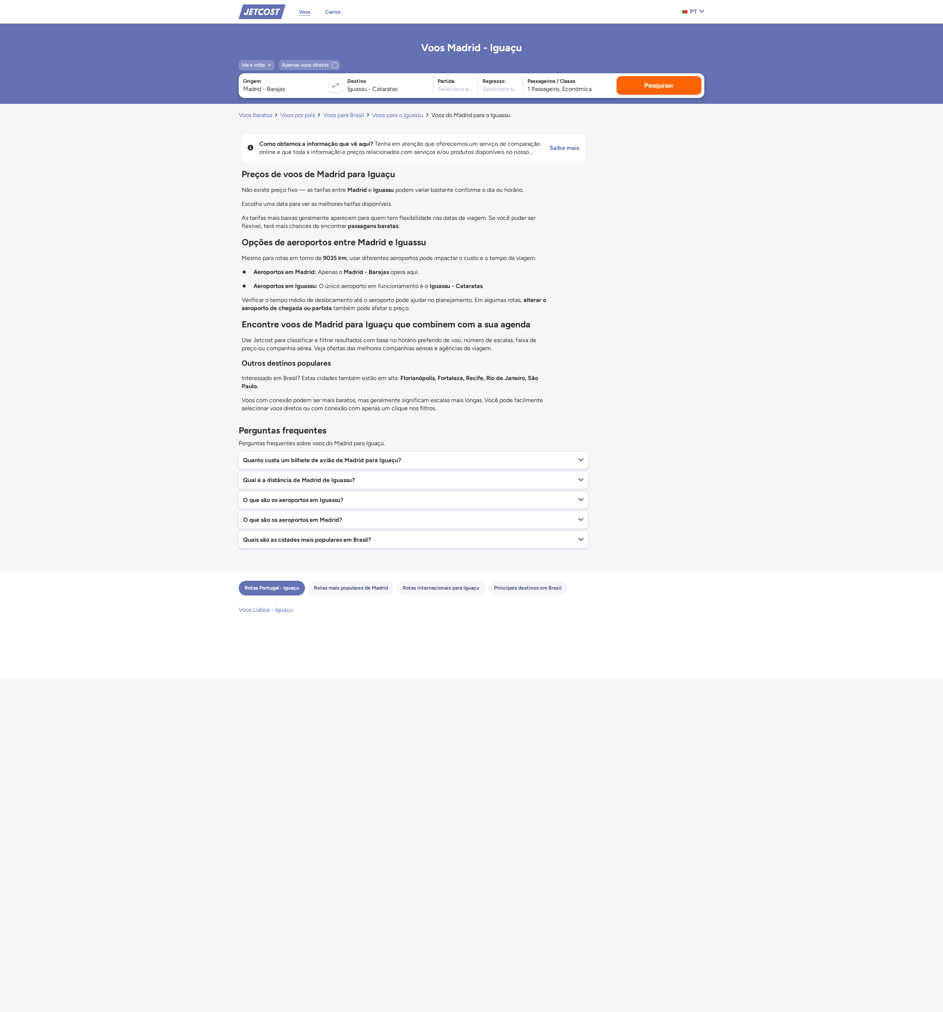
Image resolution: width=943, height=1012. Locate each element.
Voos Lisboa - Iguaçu (266, 609)
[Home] (262, 11)
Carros (333, 12)
